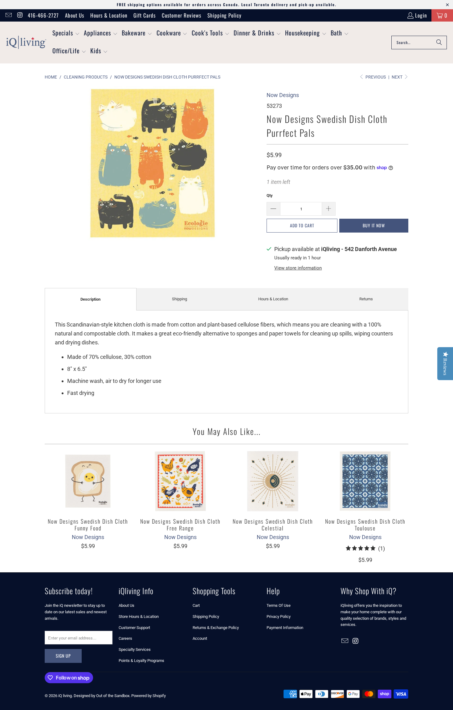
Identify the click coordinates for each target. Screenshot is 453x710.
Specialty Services (135, 649)
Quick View (88, 494)
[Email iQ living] (8, 15)
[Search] (439, 42)
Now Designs (283, 95)
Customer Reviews (181, 15)
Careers (125, 638)
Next (397, 77)
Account (200, 638)
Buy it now (374, 225)
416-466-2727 (43, 15)
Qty (270, 195)
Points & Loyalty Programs (141, 660)
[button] (66, 34)
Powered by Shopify (148, 695)
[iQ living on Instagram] (19, 15)
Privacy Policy (279, 616)
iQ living (65, 695)
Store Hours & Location (139, 616)
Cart (196, 605)
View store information (298, 268)
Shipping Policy (224, 15)
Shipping (179, 299)
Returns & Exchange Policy (216, 627)
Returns (366, 299)
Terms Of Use (279, 605)
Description (90, 299)
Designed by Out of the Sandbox (101, 695)
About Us (74, 15)
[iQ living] (26, 42)
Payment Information (285, 627)
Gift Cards (144, 15)
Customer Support (134, 627)
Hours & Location (108, 15)
